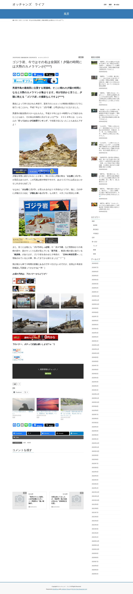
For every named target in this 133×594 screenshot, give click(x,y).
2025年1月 (95, 341)
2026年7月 (95, 267)
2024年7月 (95, 365)
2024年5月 (95, 373)
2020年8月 (95, 557)
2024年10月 (95, 353)
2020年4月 (95, 574)
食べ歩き (94, 241)
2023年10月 (95, 402)
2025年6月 (95, 320)
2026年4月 (95, 279)
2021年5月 (95, 521)
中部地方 (96, 233)
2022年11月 (95, 447)
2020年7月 (95, 561)
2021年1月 (95, 537)
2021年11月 (95, 496)
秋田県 (29, 442)
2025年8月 (95, 312)
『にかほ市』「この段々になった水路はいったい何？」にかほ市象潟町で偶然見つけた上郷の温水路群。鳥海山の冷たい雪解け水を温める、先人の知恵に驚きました (109, 146)
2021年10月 (95, 500)
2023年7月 (95, 414)
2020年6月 (95, 565)
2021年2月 (95, 533)
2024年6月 (95, 369)
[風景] (20, 496)
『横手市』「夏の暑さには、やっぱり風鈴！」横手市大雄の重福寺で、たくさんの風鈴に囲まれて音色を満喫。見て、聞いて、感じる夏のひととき (109, 177)
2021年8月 (95, 508)
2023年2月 (95, 435)
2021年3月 (95, 529)
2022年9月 (95, 455)
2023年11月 (95, 398)
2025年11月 (95, 300)
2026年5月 (95, 275)
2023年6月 (95, 418)
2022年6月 (95, 467)
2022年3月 (95, 480)
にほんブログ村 (17, 352)
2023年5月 (95, 422)
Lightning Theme (65, 589)
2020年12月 (95, 541)
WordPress (56, 589)
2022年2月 (95, 484)
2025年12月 (95, 296)
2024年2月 (95, 386)
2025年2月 (95, 337)
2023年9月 (95, 406)
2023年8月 (95, 410)
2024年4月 (95, 377)
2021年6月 (95, 516)
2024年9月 (95, 357)
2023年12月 (95, 394)
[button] (23, 300)
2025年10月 (95, 304)
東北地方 (96, 229)
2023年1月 (95, 439)
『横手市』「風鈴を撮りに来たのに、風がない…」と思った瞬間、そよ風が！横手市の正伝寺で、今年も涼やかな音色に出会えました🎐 (109, 192)
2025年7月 (95, 316)
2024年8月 (95, 361)
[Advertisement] (66, 36)
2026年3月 (95, 284)
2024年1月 (95, 390)
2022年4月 (95, 476)
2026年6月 (95, 271)
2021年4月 (95, 525)
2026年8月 (95, 263)
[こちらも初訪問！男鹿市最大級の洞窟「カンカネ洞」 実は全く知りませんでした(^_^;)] (72, 404)
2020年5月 (95, 570)
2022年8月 (95, 459)
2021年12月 (95, 492)
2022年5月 (95, 472)
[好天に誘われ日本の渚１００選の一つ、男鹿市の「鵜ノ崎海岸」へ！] (48, 404)
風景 (81, 57)
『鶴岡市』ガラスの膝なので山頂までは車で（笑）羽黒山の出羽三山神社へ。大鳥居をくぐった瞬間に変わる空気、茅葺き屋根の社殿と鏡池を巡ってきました (109, 65)
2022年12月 (95, 443)
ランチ (95, 245)
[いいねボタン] (14, 384)
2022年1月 (95, 488)
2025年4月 (95, 328)
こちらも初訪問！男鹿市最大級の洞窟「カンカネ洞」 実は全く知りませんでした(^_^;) (71, 413)
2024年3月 (95, 382)
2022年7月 (95, 463)
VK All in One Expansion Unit (79, 589)
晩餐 (94, 250)
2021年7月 (95, 512)
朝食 (94, 254)
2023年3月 (95, 431)
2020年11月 (95, 545)
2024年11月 (95, 349)
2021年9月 (95, 504)
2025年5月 (95, 324)
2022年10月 (95, 451)
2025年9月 (95, 308)
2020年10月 (95, 549)
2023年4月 (95, 427)
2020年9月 (95, 553)
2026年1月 (95, 292)
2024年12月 (95, 345)
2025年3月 (95, 333)
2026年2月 (95, 288)
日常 (93, 237)
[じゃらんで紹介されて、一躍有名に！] (23, 404)
